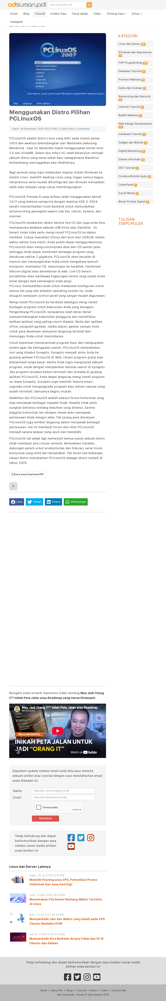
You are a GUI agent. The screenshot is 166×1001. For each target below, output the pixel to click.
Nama (17, 790)
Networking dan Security (135, 98)
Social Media (128, 193)
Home (14, 13)
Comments (83, 129)
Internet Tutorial (131, 107)
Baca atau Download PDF (28, 474)
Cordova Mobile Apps (134, 176)
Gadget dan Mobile (132, 142)
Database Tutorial (131, 71)
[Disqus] (57, 557)
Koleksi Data (58, 13)
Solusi (136, 13)
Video (97, 13)
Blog (26, 13)
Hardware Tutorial (132, 134)
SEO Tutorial (128, 168)
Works (93, 990)
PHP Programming (133, 62)
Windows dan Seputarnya (135, 53)
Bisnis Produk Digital (133, 201)
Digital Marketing (131, 151)
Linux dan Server (131, 44)
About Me (56, 990)
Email (17, 797)
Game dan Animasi (132, 88)
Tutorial (40, 13)
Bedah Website (130, 115)
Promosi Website (131, 79)
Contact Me (119, 990)
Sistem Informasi (131, 159)
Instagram (16, 22)
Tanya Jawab (80, 13)
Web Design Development (135, 125)
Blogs (69, 990)
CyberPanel (127, 184)
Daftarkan (45, 818)
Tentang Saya (115, 13)
